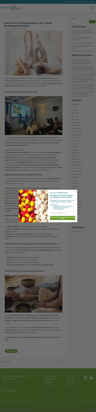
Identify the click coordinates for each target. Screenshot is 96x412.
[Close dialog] (75, 191)
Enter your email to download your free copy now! (62, 218)
